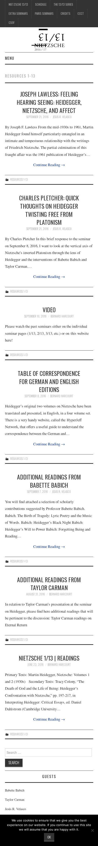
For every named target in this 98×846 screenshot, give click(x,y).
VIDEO (49, 309)
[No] (92, 830)
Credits (65, 13)
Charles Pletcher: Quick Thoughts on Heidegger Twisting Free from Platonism (49, 209)
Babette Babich (14, 790)
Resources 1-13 (19, 179)
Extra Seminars (18, 13)
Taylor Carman (14, 799)
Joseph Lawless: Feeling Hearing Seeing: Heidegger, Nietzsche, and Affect (49, 102)
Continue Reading (49, 164)
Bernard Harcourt (62, 316)
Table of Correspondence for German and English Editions (49, 381)
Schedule (40, 4)
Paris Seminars (44, 13)
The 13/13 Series (63, 4)
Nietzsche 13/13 (18, 4)
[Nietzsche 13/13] (49, 39)
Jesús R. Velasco (15, 809)
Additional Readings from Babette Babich (49, 480)
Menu (9, 58)
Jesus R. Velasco (62, 117)
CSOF (12, 22)
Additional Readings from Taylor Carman (49, 583)
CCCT (80, 13)
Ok (49, 837)
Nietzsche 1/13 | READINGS (49, 658)
